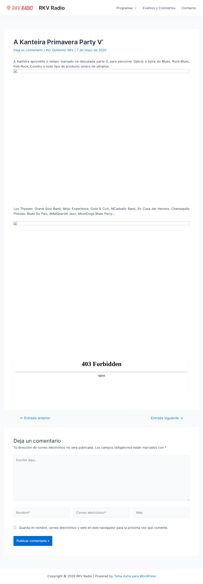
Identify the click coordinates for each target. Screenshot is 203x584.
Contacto (189, 8)
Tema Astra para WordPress (135, 576)
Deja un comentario (28, 50)
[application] (135, 8)
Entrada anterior (35, 418)
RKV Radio (52, 8)
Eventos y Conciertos (159, 8)
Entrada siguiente (167, 418)
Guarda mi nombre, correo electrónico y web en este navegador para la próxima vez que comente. (93, 528)
